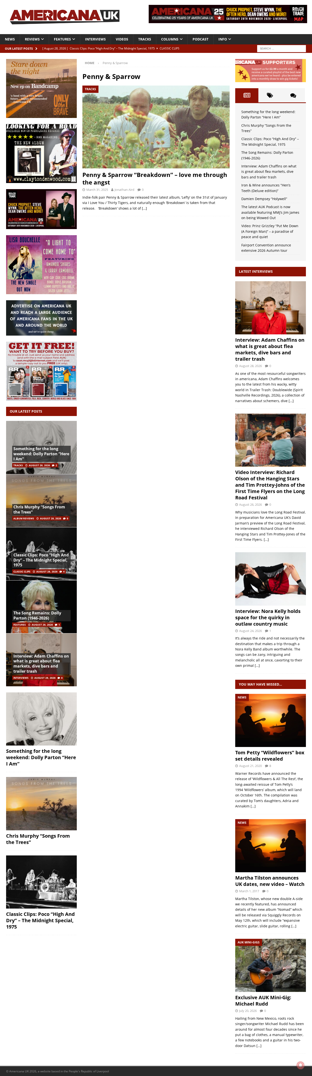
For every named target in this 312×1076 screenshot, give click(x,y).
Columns (169, 39)
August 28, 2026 (39, 465)
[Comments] (293, 95)
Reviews (32, 39)
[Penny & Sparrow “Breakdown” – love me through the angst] (156, 127)
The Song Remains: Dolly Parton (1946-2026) (37, 615)
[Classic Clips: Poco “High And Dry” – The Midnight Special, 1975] (41, 882)
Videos (122, 39)
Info (222, 39)
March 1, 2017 (249, 891)
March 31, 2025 (97, 189)
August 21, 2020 (250, 766)
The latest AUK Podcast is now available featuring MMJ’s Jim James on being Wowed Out (270, 212)
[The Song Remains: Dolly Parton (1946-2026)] (41, 606)
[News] (270, 720)
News (10, 39)
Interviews (95, 39)
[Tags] (270, 95)
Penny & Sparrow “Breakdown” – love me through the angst (154, 178)
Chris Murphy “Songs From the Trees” (39, 509)
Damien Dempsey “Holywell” (264, 198)
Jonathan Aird (124, 189)
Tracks (144, 39)
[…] (144, 208)
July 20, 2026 (248, 1010)
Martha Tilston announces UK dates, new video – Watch (269, 880)
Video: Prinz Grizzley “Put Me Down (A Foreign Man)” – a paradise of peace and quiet (269, 231)
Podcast (200, 39)
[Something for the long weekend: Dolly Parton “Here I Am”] (41, 719)
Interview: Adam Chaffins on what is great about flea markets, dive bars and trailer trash (41, 663)
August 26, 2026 (250, 504)
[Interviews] (270, 307)
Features (62, 39)
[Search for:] (281, 48)
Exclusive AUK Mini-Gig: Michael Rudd (263, 1000)
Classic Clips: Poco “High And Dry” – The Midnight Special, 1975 (41, 560)
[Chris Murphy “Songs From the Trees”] (41, 500)
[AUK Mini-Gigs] (270, 965)
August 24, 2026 (250, 631)
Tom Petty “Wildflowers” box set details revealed (269, 755)
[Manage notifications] (300, 1065)
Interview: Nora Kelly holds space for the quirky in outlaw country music (268, 617)
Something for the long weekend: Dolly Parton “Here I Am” (41, 454)
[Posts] (246, 95)
